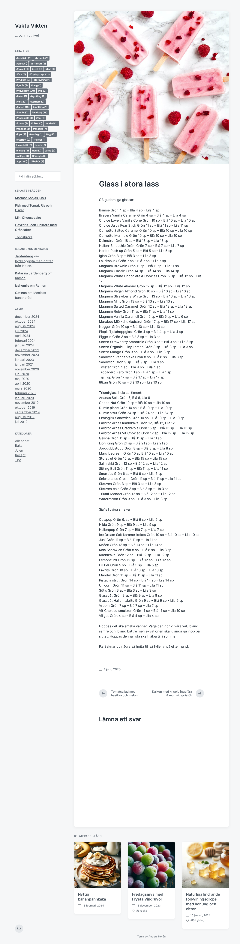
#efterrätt (38, 63)
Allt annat (22, 441)
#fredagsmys (39, 74)
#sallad (52, 123)
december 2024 (27, 316)
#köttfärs (37, 101)
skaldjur (22, 155)
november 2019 (27, 403)
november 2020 (27, 369)
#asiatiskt (23, 58)
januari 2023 (24, 360)
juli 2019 (21, 422)
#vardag (35, 134)
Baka (18, 445)
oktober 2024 (25, 321)
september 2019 (27, 412)
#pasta (22, 123)
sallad (50, 150)
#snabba (23, 128)
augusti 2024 (25, 326)
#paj (40, 117)
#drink (21, 63)
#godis (22, 85)
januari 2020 (24, 398)
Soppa (21, 161)
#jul (42, 90)
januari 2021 (24, 364)
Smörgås (39, 155)
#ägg (51, 134)
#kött (21, 101)
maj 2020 (22, 379)
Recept (20, 455)
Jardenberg (24, 256)
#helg (36, 85)
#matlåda (40, 107)
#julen (21, 96)
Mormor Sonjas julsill (30, 198)
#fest (37, 68)
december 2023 (27, 350)
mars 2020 (23, 388)
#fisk (21, 74)
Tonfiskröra (23, 237)
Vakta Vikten (31, 25)
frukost (40, 139)
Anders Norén (157, 936)
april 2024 (22, 336)
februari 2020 (25, 393)
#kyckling (37, 96)
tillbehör (37, 161)
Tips (18, 460)
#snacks (40, 128)
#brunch (41, 58)
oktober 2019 (25, 407)
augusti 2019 (24, 417)
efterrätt (23, 139)
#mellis (22, 112)
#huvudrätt (25, 90)
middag (22, 150)
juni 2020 (22, 374)
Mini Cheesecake (28, 218)
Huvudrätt (24, 145)
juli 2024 (21, 331)
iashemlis (22, 285)
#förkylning (42, 79)
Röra (36, 150)
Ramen (20, 278)
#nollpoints (24, 117)
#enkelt (22, 68)
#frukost (23, 79)
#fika (50, 68)
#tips (21, 134)
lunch (40, 145)
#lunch (23, 107)
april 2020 (22, 383)
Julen (19, 450)
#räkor (36, 123)
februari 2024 (25, 340)
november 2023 (27, 355)
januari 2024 (24, 345)
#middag (39, 112)
